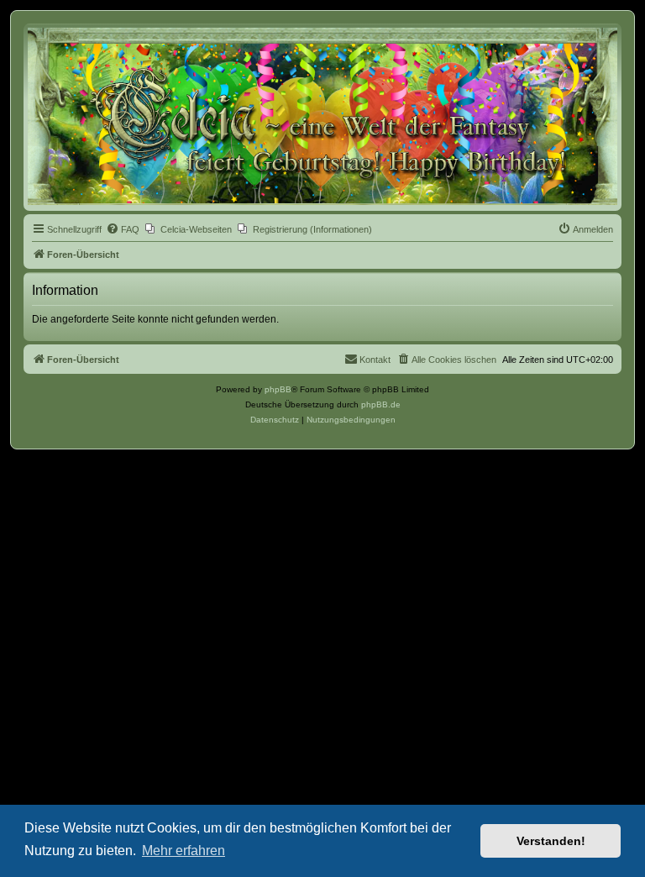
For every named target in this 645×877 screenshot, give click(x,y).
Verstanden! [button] (551, 841)
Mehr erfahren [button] (183, 850)
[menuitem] (122, 229)
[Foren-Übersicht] (322, 116)
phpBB (278, 389)
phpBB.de (381, 404)
